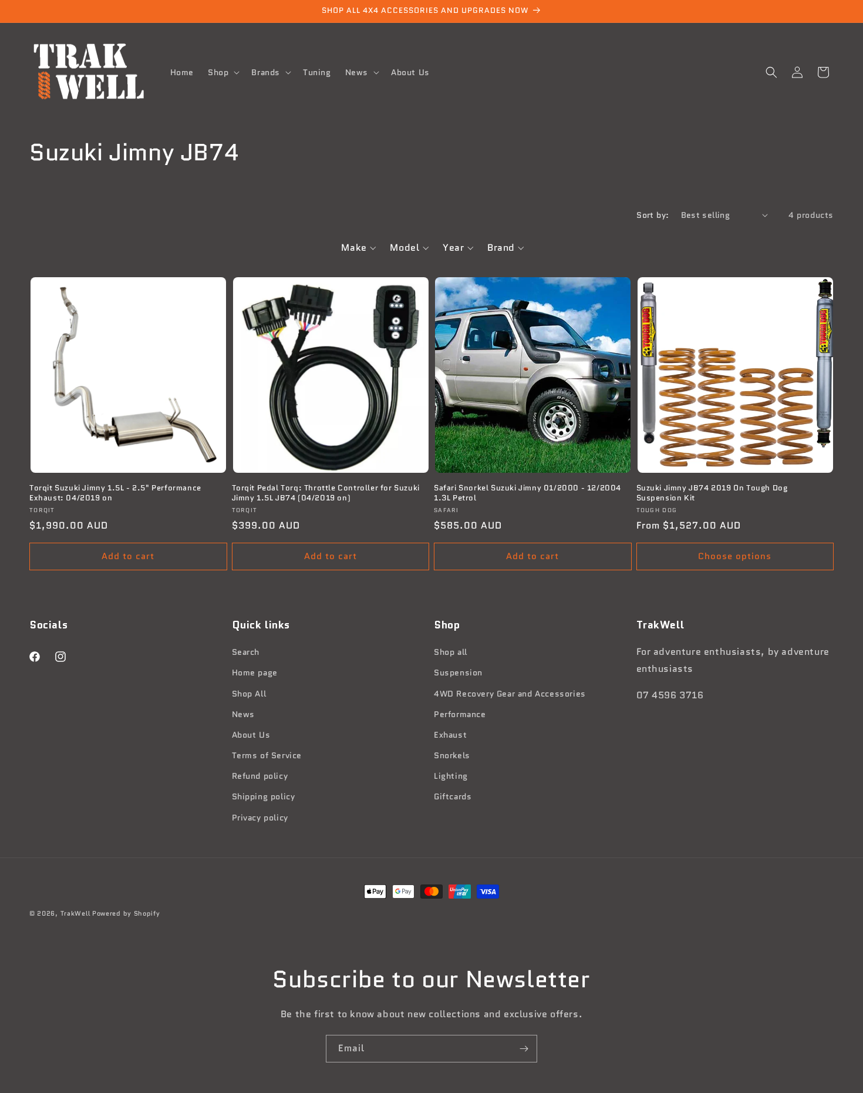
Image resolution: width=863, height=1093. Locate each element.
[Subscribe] (524, 1048)
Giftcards (452, 796)
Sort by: (652, 215)
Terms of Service (267, 755)
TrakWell (75, 913)
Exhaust (450, 735)
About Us (251, 735)
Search (246, 652)
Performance (460, 714)
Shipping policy (263, 796)
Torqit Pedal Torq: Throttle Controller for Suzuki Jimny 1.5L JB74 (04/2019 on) (326, 493)
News (243, 714)
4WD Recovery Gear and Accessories (510, 693)
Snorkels (452, 755)
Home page (255, 672)
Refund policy (260, 776)
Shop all (450, 652)
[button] (222, 72)
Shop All (249, 693)
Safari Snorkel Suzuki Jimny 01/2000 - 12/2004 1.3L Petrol (527, 493)
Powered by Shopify (126, 913)
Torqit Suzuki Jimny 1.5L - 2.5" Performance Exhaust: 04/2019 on (115, 493)
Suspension (458, 672)
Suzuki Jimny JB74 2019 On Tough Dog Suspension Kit (712, 493)
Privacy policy (260, 817)
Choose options (734, 556)
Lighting (451, 776)
